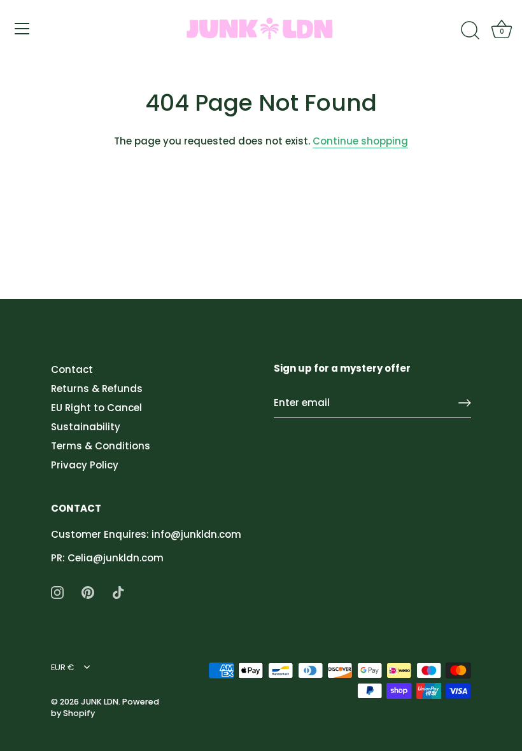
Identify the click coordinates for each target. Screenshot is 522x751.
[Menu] (22, 29)
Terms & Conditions (100, 446)
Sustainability (85, 426)
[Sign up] (464, 403)
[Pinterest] (87, 591)
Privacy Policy (84, 465)
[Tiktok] (118, 591)
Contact (72, 369)
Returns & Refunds (97, 388)
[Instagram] (57, 591)
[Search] (470, 31)
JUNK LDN (99, 701)
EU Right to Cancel (96, 407)
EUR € (62, 668)
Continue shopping (360, 141)
